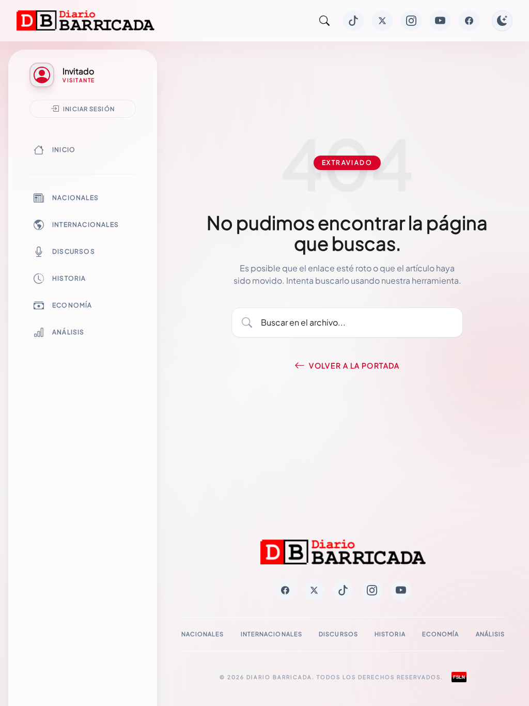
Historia (69, 278)
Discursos (73, 251)
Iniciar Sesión (89, 108)
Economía (72, 305)
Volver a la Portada (354, 365)
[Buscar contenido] (324, 20)
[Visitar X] (382, 20)
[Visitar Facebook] (469, 20)
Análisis (68, 332)
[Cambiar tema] (502, 20)
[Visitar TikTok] (353, 20)
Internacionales (85, 224)
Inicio (63, 150)
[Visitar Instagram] (411, 20)
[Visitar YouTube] (440, 20)
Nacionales (75, 198)
